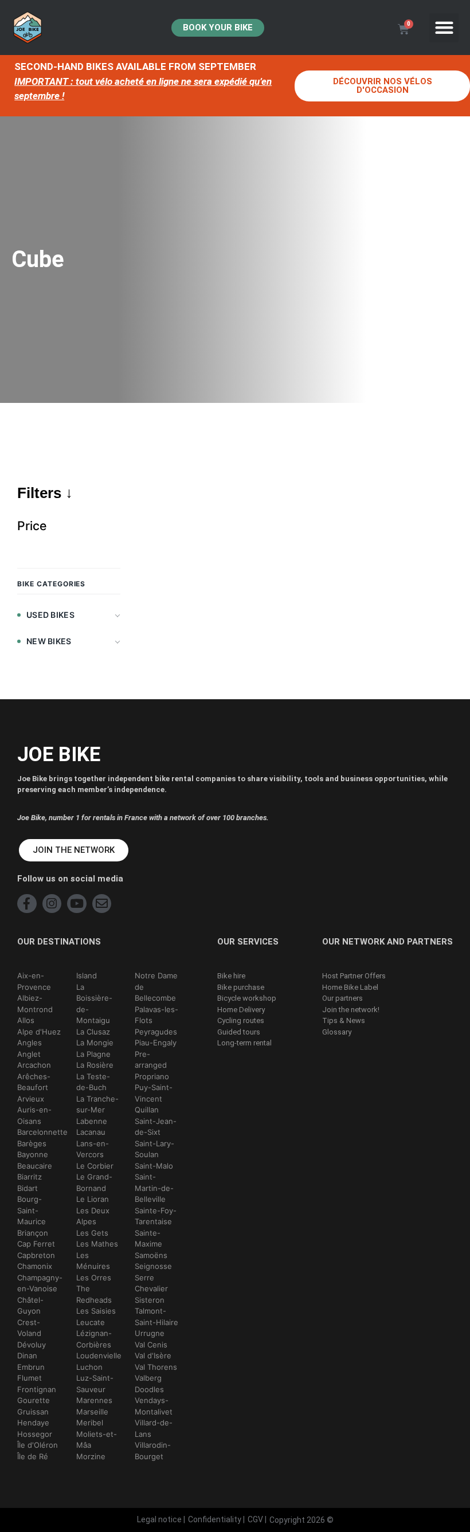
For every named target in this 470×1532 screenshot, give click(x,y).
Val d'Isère (153, 1355)
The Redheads (94, 1294)
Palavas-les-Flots (156, 1015)
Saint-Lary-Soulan (154, 1149)
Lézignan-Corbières (94, 1339)
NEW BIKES (49, 641)
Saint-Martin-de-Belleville (154, 1188)
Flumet (29, 1377)
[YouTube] (77, 904)
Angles (29, 1042)
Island (86, 975)
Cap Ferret (36, 1243)
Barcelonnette (42, 1132)
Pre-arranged (151, 1059)
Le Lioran (92, 1199)
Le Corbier (94, 1165)
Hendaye (33, 1422)
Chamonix (34, 1266)
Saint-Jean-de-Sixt (156, 1126)
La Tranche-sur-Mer (97, 1104)
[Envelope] (102, 904)
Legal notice (159, 1519)
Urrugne (149, 1333)
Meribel (89, 1422)
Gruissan (33, 1411)
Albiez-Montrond (35, 1003)
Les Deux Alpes (92, 1216)
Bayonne (32, 1154)
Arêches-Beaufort (33, 1082)
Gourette (33, 1400)
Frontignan (36, 1389)
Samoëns (151, 1255)
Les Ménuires (93, 1261)
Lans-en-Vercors (92, 1149)
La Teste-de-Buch (93, 1082)
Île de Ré (32, 1456)
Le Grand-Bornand (94, 1182)
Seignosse (153, 1266)
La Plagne (93, 1054)
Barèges (31, 1143)
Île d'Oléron (37, 1444)
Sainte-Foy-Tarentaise (156, 1216)
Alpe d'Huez (39, 1031)
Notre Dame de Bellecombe (156, 986)
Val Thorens (156, 1367)
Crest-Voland (29, 1328)
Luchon (89, 1367)
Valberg (148, 1377)
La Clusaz (93, 1031)
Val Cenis (151, 1344)
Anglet (29, 1054)
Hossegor (34, 1434)
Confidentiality (214, 1519)
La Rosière (94, 1064)
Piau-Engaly (156, 1042)
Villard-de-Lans (154, 1428)
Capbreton (36, 1255)
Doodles (149, 1389)
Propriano (152, 1076)
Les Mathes (97, 1243)
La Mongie (94, 1042)
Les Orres (93, 1277)
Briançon (32, 1232)
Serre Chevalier (151, 1283)
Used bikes (50, 615)
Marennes (94, 1400)
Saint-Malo (154, 1165)
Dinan (27, 1355)
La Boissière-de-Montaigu (94, 1003)
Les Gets (92, 1232)
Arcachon (34, 1064)
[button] (444, 27)
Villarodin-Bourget (153, 1450)
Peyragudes (156, 1031)
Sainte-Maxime (148, 1238)
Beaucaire (34, 1165)
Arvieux (30, 1098)
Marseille (92, 1411)
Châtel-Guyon (30, 1305)
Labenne (91, 1121)
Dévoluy (31, 1344)
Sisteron (149, 1299)
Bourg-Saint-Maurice (31, 1210)
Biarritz (29, 1176)
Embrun (31, 1367)
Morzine (90, 1456)
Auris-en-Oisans (34, 1115)
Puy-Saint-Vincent (154, 1093)
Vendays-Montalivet (154, 1406)
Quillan (147, 1109)
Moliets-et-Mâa (96, 1439)
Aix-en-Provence (34, 981)
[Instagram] (52, 904)
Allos (25, 1020)
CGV (255, 1519)
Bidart (27, 1188)
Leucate (90, 1322)
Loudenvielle (99, 1355)
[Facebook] (27, 904)
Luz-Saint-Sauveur (94, 1383)
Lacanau (90, 1132)
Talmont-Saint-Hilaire (156, 1316)
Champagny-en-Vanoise (39, 1283)
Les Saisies (96, 1310)
